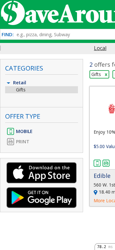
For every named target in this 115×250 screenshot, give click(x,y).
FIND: (8, 34)
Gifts (21, 90)
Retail (19, 82)
